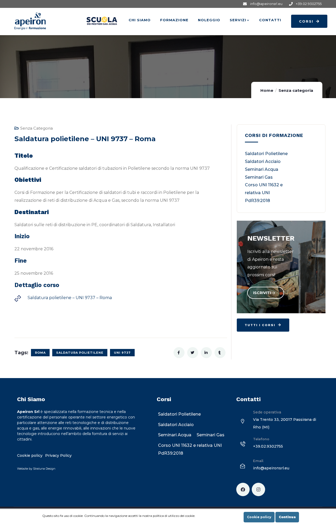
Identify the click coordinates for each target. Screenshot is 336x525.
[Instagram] (258, 489)
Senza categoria (296, 90)
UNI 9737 (122, 352)
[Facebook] (243, 489)
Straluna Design (44, 468)
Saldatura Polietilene (79, 352)
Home (266, 90)
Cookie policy (259, 517)
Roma (40, 352)
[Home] (30, 21)
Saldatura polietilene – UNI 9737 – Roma (70, 297)
